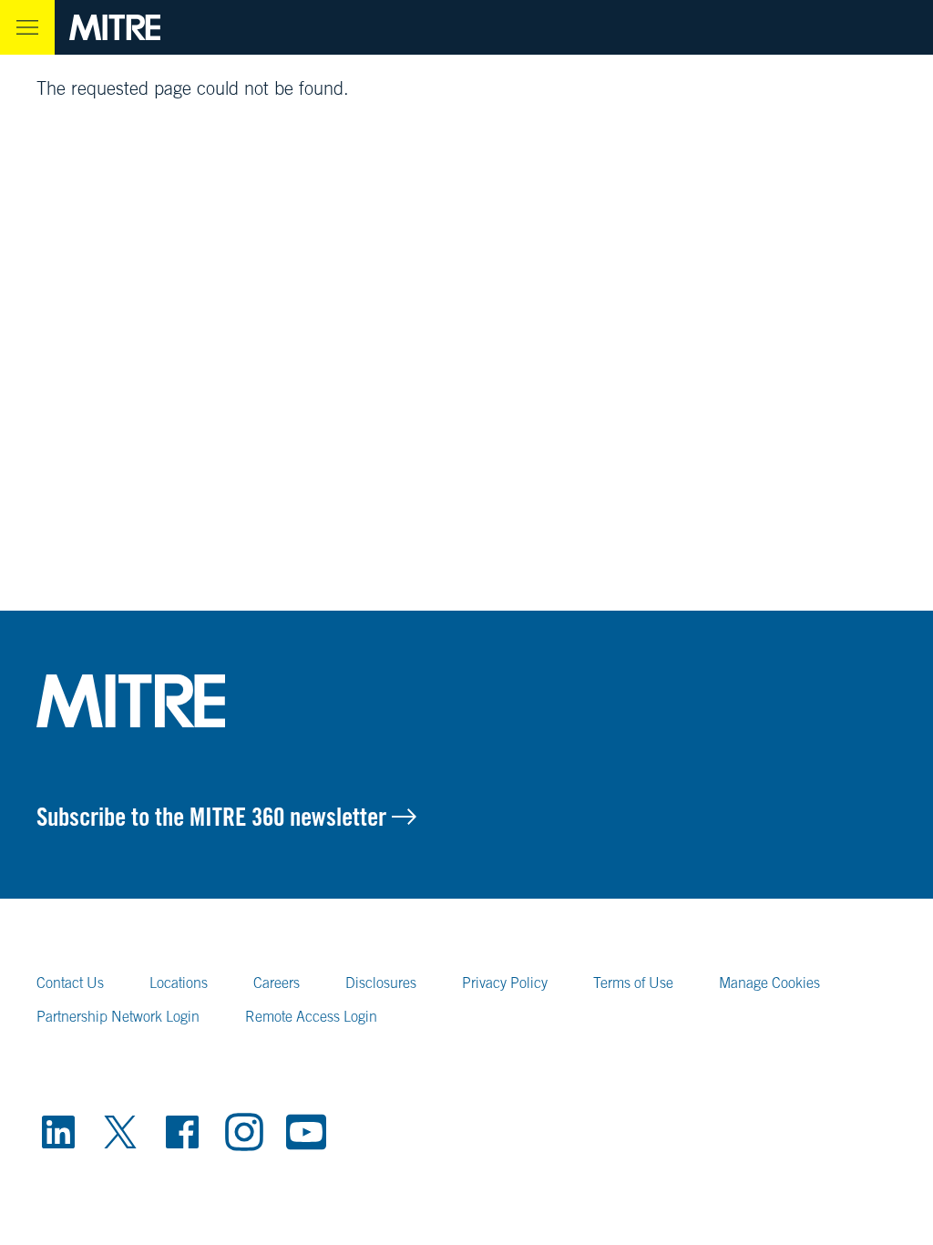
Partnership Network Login (118, 1016)
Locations (178, 982)
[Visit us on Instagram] (244, 1132)
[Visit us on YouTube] (306, 1132)
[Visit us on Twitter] (120, 1132)
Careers (276, 982)
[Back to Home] (466, 700)
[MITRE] (115, 27)
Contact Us (70, 982)
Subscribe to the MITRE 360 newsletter (214, 816)
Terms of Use (633, 982)
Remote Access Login (311, 1016)
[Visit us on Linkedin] (58, 1132)
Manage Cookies (769, 982)
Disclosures (380, 982)
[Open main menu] (27, 27)
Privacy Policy (505, 982)
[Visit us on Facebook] (182, 1132)
